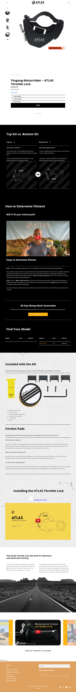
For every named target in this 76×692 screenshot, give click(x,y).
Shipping (8, 665)
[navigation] (7, 2)
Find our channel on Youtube (38, 650)
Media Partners (10, 676)
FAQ (7, 667)
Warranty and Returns (12, 672)
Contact (8, 674)
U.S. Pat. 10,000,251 (11, 678)
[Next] (7, 39)
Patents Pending (11, 680)
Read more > (14, 92)
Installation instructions (40, 500)
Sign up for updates (46, 670)
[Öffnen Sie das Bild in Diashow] (7, 13)
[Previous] (11, 632)
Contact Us (38, 314)
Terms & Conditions (12, 669)
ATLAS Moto (40, 686)
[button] (14, 87)
